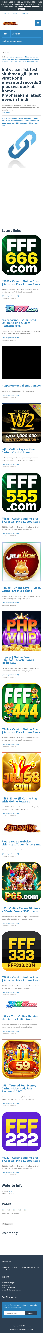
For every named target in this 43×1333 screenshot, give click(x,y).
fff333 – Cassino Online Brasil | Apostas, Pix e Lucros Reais (21, 979)
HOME (6, 34)
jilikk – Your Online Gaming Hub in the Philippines (20, 1017)
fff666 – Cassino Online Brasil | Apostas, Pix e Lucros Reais (21, 282)
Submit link (24, 13)
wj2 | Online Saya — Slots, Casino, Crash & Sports (19, 451)
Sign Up (6, 13)
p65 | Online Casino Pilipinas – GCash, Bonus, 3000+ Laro (21, 909)
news (10, 1191)
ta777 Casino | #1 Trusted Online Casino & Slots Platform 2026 (19, 323)
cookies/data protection (30, 6)
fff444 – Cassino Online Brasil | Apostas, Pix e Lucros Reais (21, 730)
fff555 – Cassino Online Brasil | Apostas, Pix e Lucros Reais (21, 520)
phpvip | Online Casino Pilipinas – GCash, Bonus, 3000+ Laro (18, 660)
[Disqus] (21, 196)
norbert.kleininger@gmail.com (12, 1290)
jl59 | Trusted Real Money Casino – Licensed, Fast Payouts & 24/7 (19, 1088)
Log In (15, 13)
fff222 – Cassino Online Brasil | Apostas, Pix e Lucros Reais (21, 1159)
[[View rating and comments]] (10, 296)
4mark (28, 1326)
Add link (16, 34)
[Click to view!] (21, 148)
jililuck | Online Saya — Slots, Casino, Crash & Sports (21, 589)
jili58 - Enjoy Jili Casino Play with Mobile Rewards (19, 800)
